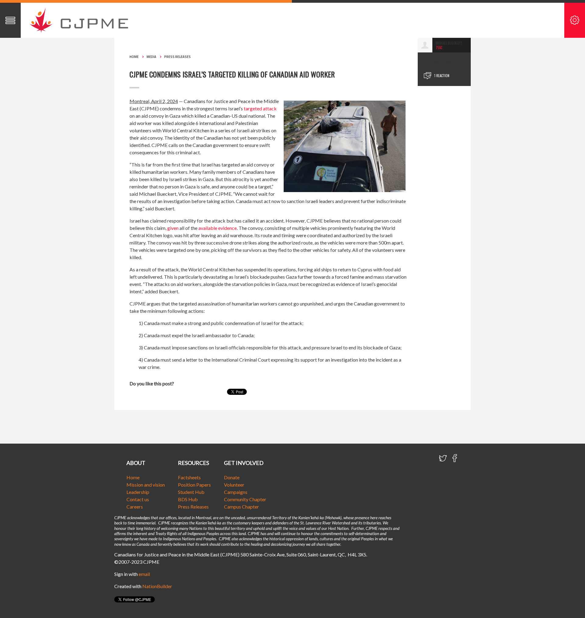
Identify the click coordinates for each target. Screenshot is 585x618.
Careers (134, 506)
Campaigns (235, 492)
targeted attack (260, 108)
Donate (231, 477)
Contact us (137, 499)
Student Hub (191, 492)
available (207, 228)
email (144, 574)
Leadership (137, 492)
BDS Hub (188, 499)
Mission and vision (145, 485)
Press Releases (177, 56)
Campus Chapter (241, 506)
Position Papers (194, 485)
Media (151, 56)
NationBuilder (157, 586)
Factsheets (189, 477)
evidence (227, 228)
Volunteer (234, 485)
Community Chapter (245, 499)
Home (134, 56)
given (173, 228)
